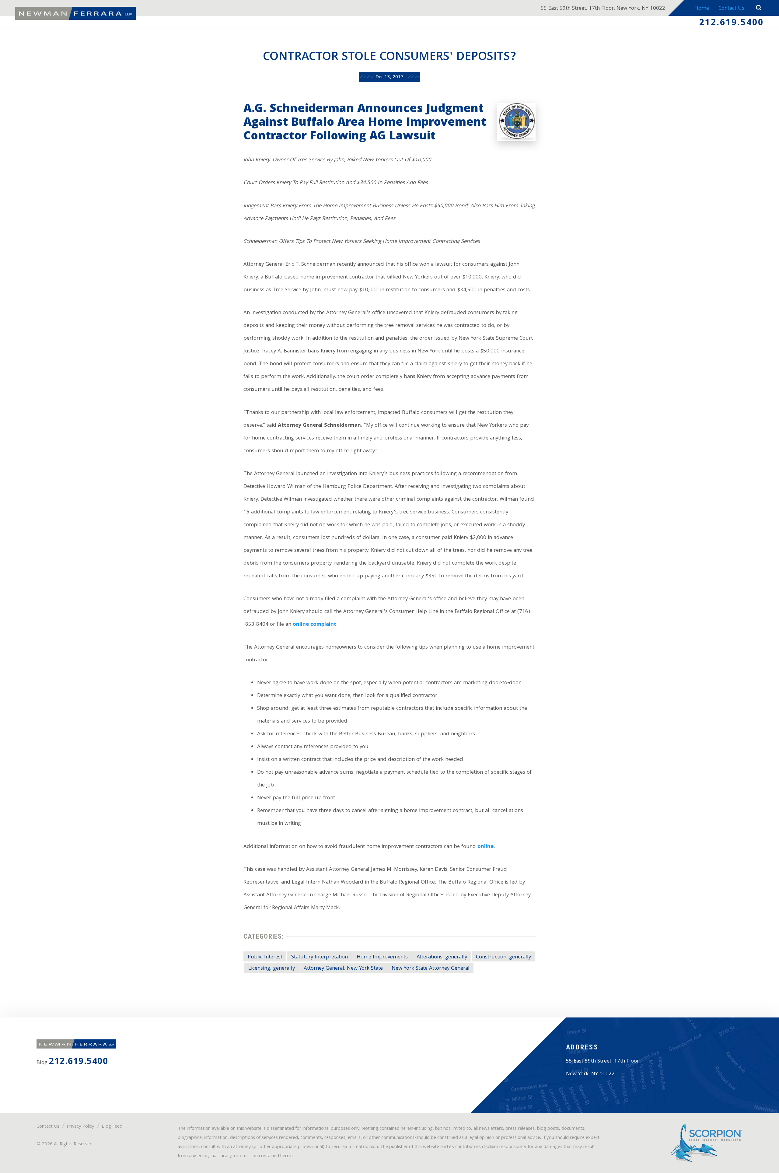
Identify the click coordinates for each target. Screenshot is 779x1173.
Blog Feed (112, 1126)
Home (701, 8)
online (485, 846)
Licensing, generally (271, 968)
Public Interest (265, 957)
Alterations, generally (442, 957)
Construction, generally (503, 957)
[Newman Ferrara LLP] (75, 13)
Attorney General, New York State (343, 968)
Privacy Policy (80, 1126)
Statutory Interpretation (319, 957)
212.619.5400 (731, 23)
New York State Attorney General (431, 968)
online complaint (314, 624)
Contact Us (731, 8)
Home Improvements (382, 957)
